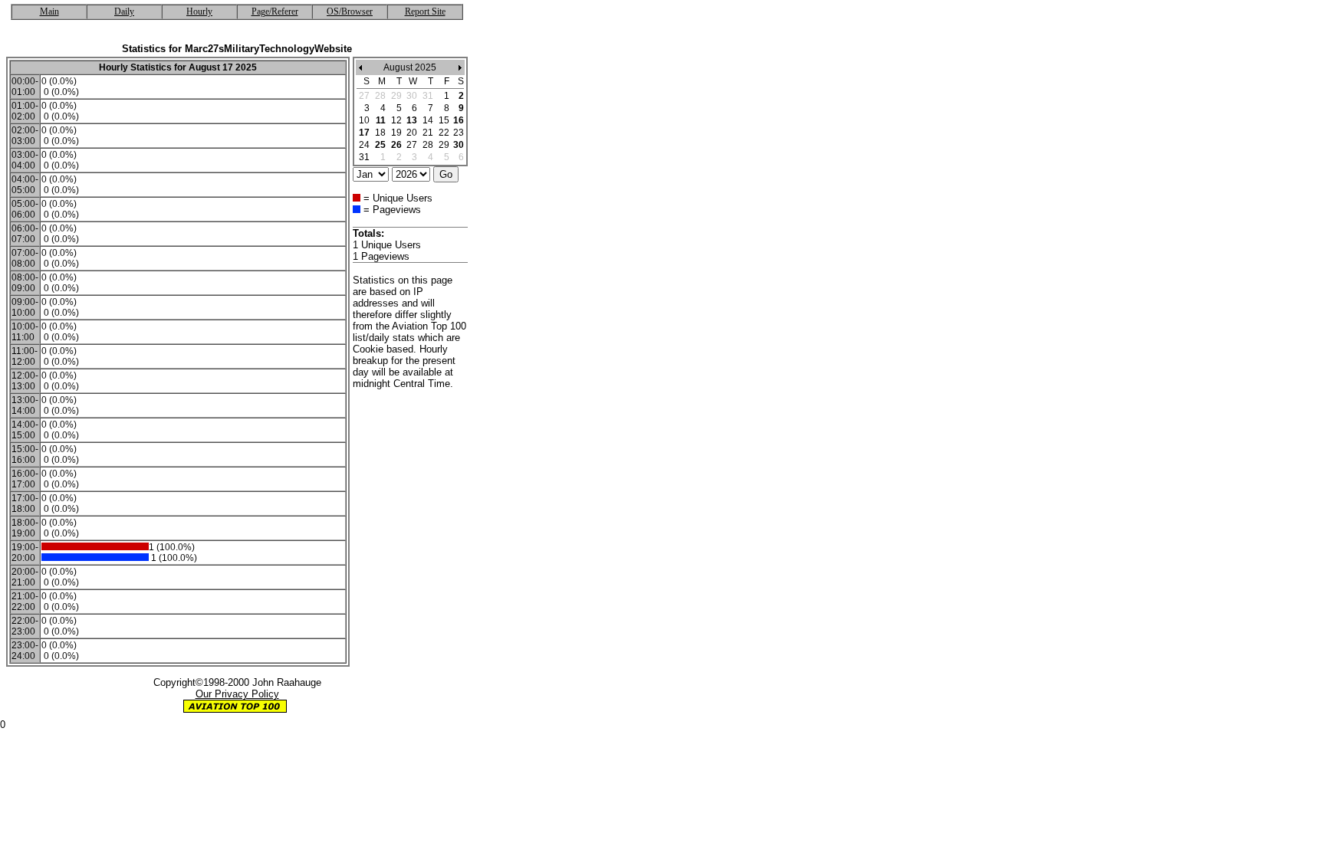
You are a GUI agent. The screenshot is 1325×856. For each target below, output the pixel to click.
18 (380, 132)
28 (427, 144)
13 (411, 120)
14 (427, 120)
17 (364, 132)
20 (411, 132)
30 (458, 144)
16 (458, 120)
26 (396, 144)
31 (364, 157)
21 (427, 132)
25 (380, 144)
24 (364, 144)
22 (444, 132)
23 (458, 132)
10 (364, 120)
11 (381, 120)
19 (396, 132)
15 (444, 120)
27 (411, 144)
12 (396, 120)
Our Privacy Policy (237, 694)
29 (444, 144)
